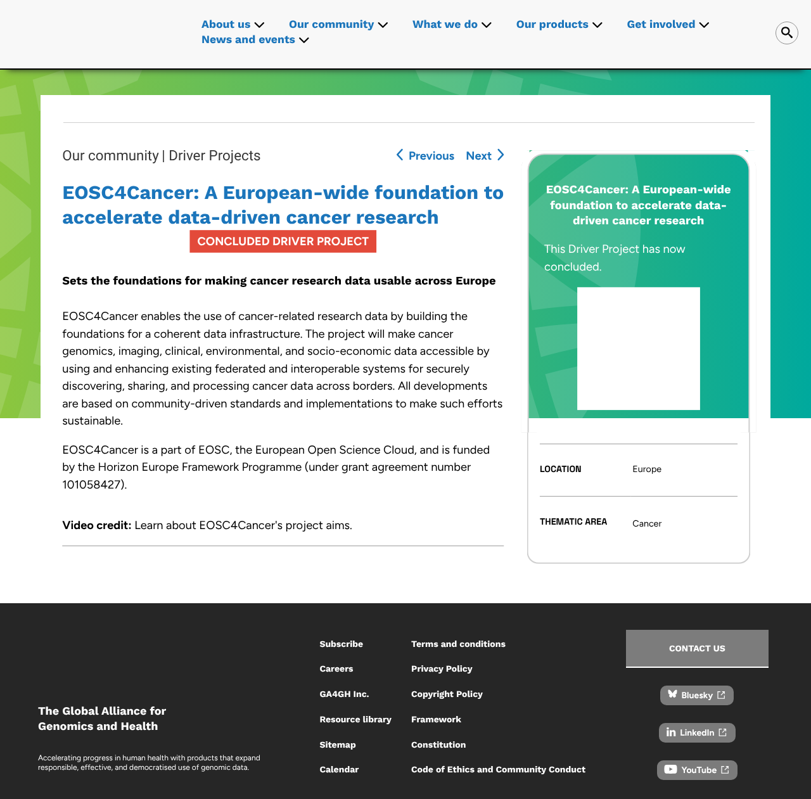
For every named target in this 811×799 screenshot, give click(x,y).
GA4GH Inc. (344, 694)
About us (225, 24)
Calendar (339, 770)
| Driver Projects (211, 156)
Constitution (438, 745)
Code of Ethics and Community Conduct (498, 770)
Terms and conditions (458, 644)
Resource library (355, 720)
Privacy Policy (441, 669)
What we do (445, 24)
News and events (248, 40)
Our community (331, 24)
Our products (552, 24)
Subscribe (341, 644)
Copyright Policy (447, 694)
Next (479, 156)
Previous (431, 156)
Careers (336, 669)
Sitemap (337, 745)
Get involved (661, 24)
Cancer (646, 523)
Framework (436, 720)
